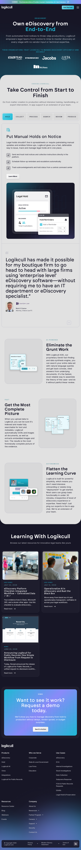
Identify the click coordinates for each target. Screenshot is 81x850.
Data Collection (61, 775)
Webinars (5, 815)
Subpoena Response (64, 779)
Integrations (6, 775)
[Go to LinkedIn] (76, 844)
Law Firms (32, 766)
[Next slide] (74, 323)
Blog (3, 811)
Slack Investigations (63, 771)
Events (4, 819)
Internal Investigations (64, 766)
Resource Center (8, 806)
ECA (57, 762)
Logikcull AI (6, 766)
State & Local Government (38, 762)
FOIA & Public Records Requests (64, 785)
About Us (32, 806)
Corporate (33, 758)
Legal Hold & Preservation (65, 795)
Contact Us (33, 832)
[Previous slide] (69, 323)
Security (32, 828)
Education (32, 771)
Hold (3, 762)
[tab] (7, 116)
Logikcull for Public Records (12, 779)
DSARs (58, 790)
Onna (4, 771)
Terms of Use (66, 843)
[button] (77, 7)
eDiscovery (6, 758)
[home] (7, 7)
